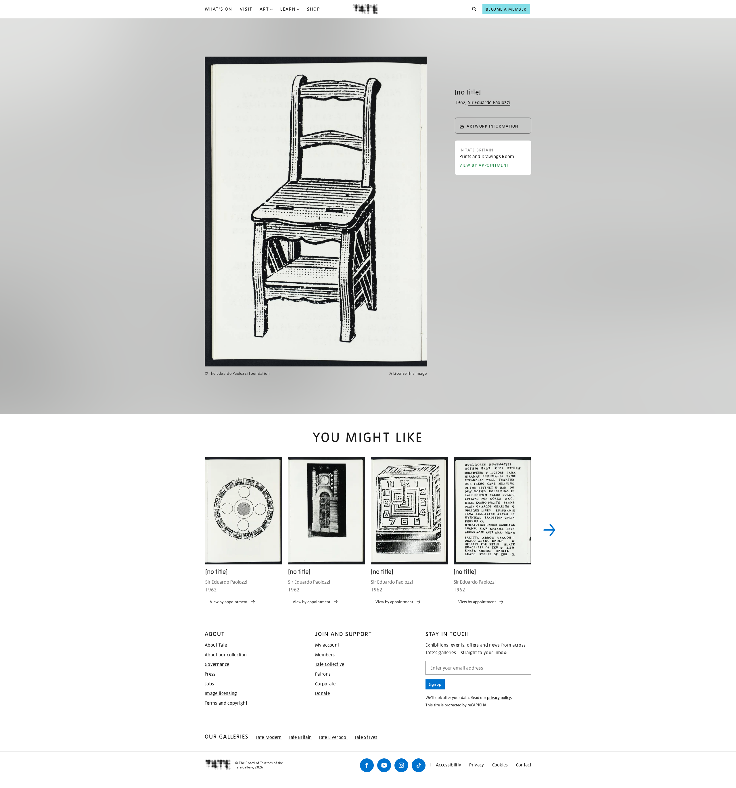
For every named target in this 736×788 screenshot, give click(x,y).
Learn (288, 9)
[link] (294, 560)
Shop (313, 9)
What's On (218, 9)
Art (264, 9)
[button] (472, 9)
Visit (246, 9)
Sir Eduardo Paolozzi (489, 102)
